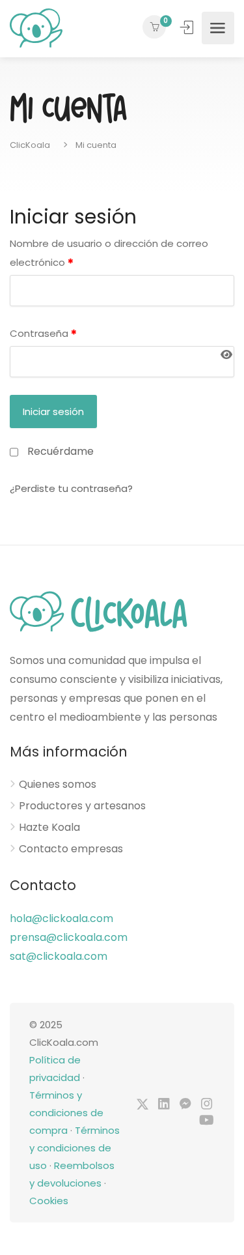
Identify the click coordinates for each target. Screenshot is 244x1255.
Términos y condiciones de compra (66, 1112)
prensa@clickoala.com (69, 937)
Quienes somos (57, 784)
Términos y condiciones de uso (74, 1147)
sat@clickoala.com (58, 956)
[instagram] (206, 1105)
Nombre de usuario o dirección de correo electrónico (109, 254)
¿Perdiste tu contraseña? (71, 488)
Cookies (48, 1200)
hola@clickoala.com (61, 918)
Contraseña (43, 334)
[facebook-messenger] (185, 1105)
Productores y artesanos (82, 806)
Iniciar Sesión (188, 27)
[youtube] (206, 1121)
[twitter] (142, 1105)
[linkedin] (164, 1105)
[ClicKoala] (36, 28)
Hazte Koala (49, 827)
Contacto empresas (71, 849)
